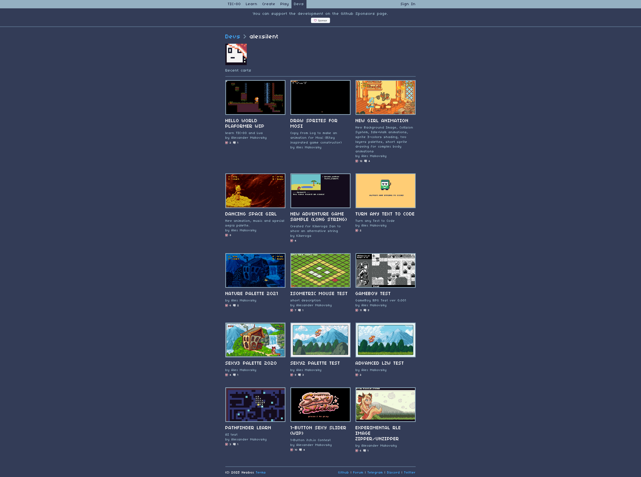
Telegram (375, 472)
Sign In (408, 4)
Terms (261, 472)
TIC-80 (234, 4)
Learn (251, 4)
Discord (393, 472)
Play (284, 4)
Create (268, 4)
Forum (358, 472)
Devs (299, 4)
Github (343, 472)
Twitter (410, 472)
